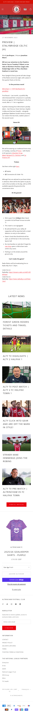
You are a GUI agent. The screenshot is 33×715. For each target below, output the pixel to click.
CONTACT (5, 639)
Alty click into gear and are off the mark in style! (16, 424)
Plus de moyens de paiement (16, 584)
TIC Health (5, 681)
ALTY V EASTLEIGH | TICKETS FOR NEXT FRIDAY (16, 2)
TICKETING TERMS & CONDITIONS (12, 652)
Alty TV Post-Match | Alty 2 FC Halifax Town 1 (16, 390)
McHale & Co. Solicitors (13, 155)
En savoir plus (16, 589)
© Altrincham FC (16, 695)
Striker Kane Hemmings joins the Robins (15, 458)
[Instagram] (11, 604)
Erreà (4, 665)
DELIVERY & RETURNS (9, 646)
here (17, 166)
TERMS (4, 649)
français (25, 689)
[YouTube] (15, 604)
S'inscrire (9, 628)
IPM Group (5, 675)
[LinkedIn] (20, 604)
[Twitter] (7, 604)
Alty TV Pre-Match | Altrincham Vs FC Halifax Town (15, 492)
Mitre (4, 678)
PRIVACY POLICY (7, 643)
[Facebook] (3, 604)
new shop (8, 246)
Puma (19, 151)
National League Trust (9, 672)
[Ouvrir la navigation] (2, 9)
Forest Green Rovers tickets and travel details (16, 325)
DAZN (4, 669)
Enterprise (5, 662)
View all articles (16, 504)
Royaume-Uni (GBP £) (9, 690)
